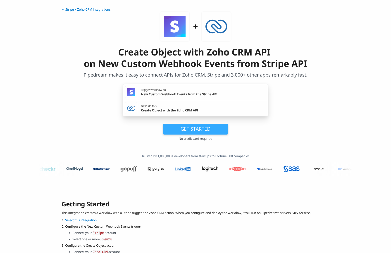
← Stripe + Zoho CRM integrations (86, 9)
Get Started (195, 129)
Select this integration (81, 220)
